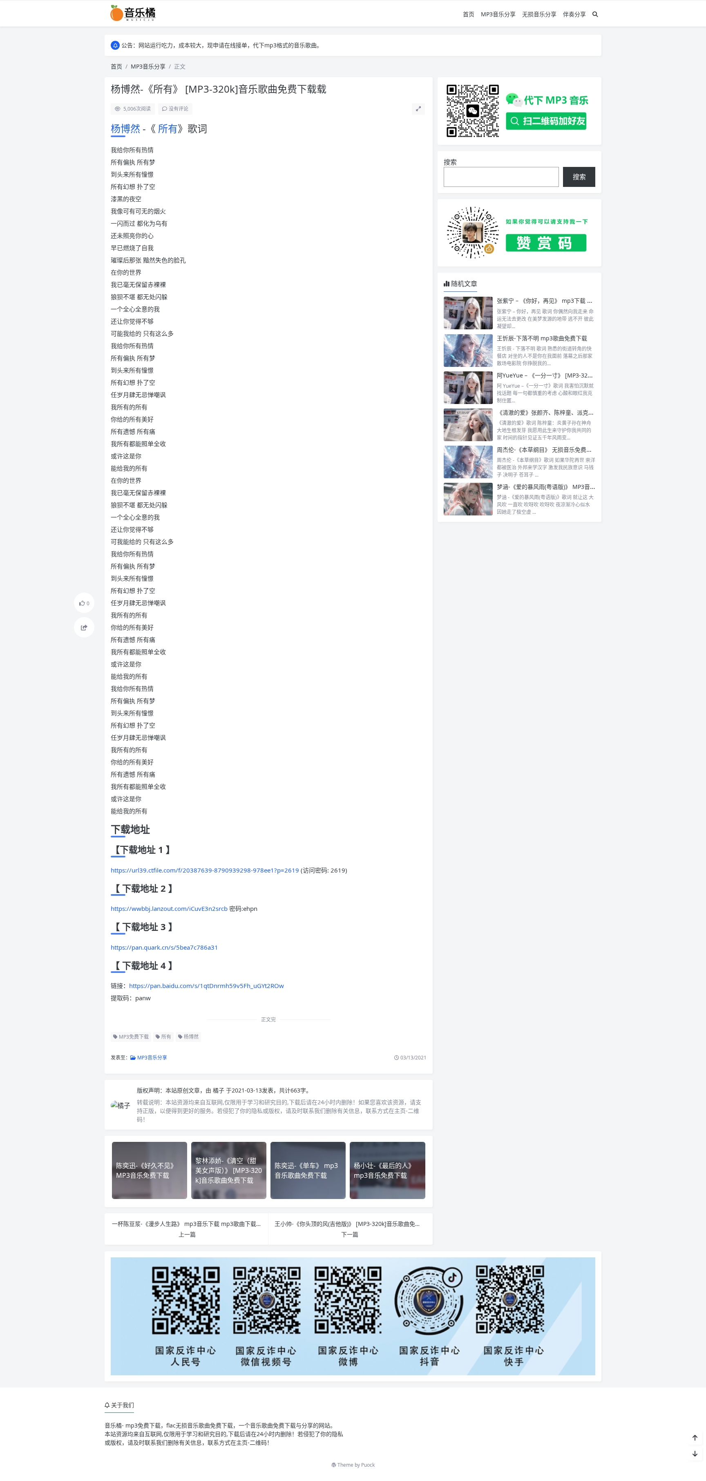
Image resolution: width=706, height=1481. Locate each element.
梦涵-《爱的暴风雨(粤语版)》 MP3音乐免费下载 (558, 487)
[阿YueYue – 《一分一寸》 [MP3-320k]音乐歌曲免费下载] (468, 387)
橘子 (219, 1090)
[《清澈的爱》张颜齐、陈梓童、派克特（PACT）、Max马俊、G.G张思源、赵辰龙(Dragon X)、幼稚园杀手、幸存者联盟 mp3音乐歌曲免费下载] (468, 425)
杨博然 (127, 128)
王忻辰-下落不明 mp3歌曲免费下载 (542, 338)
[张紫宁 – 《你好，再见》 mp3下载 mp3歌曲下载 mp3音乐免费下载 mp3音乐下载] (468, 313)
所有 (167, 128)
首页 (468, 14)
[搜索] (595, 14)
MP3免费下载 (133, 1036)
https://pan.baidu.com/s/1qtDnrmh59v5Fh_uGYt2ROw (206, 985)
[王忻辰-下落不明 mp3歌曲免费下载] (468, 350)
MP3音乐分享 (498, 14)
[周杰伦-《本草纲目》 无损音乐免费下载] (468, 462)
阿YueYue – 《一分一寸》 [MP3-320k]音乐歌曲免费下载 (569, 375)
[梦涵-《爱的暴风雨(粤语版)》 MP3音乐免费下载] (468, 499)
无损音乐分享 (539, 14)
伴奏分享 (574, 14)
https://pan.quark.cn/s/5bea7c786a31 (164, 947)
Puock (368, 1464)
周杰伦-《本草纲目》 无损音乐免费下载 (547, 449)
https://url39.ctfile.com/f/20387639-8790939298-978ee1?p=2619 (205, 870)
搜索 (450, 162)
